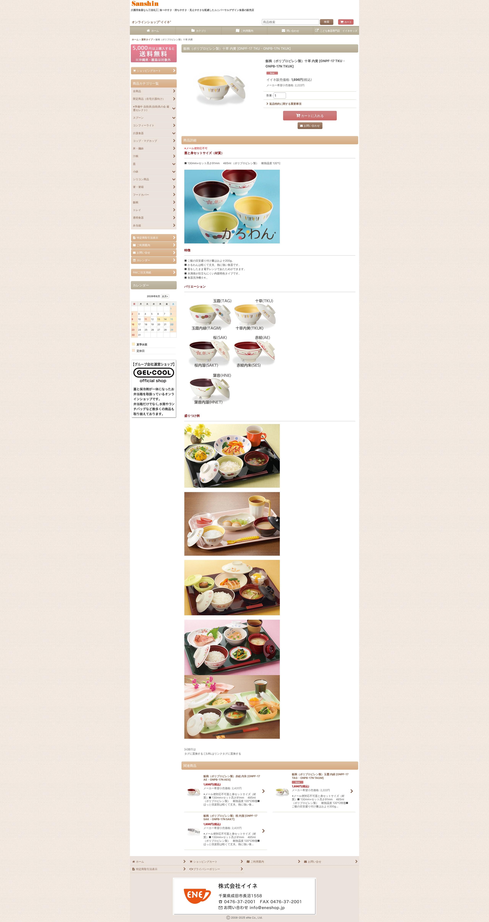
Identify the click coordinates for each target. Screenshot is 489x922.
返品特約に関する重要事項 (285, 103)
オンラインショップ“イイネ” (151, 22)
